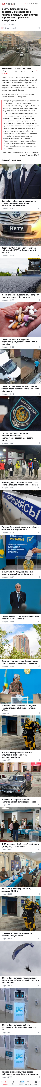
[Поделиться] (39, 28)
